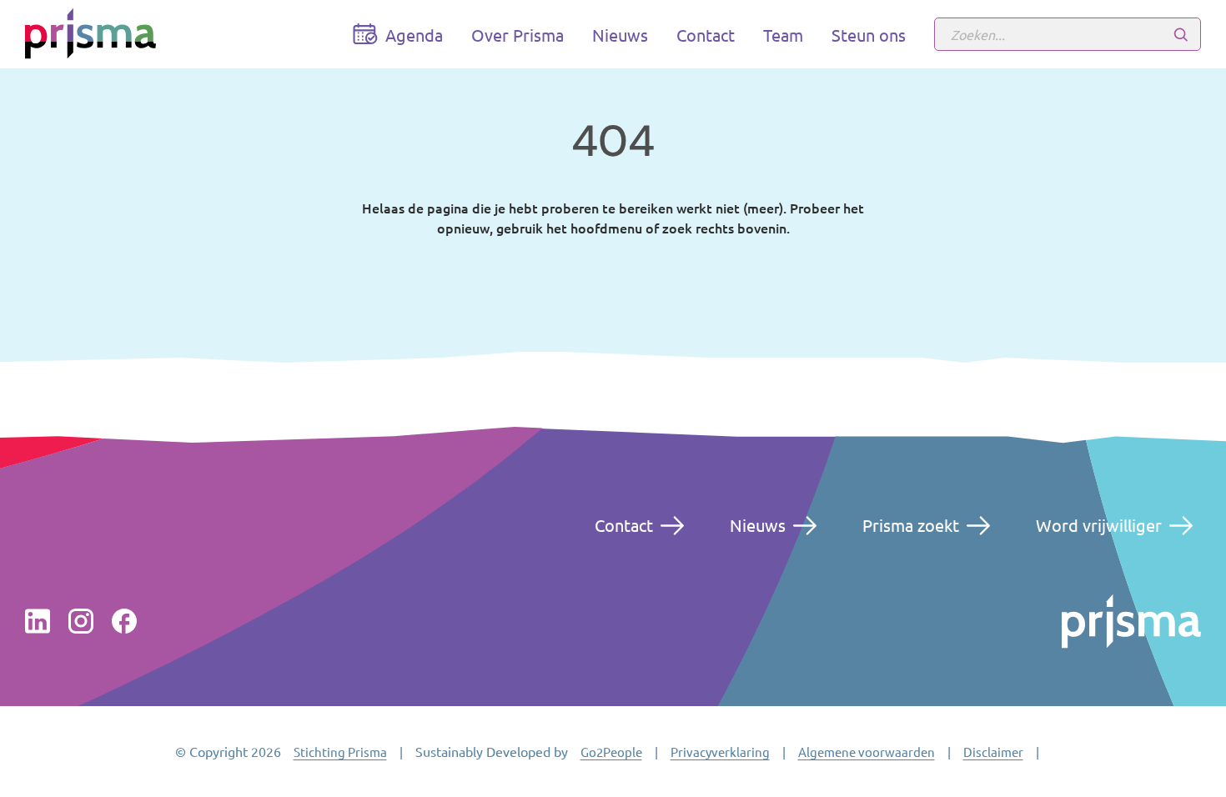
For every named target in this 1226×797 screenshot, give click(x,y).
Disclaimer (993, 751)
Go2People (611, 751)
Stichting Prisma (340, 751)
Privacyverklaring (720, 751)
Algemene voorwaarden (866, 751)
